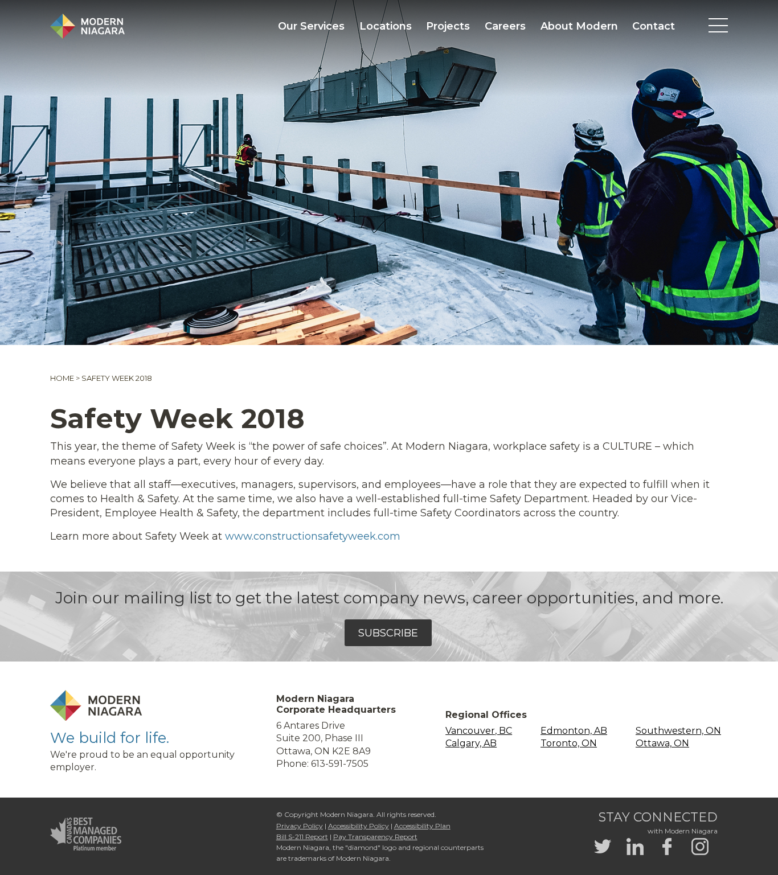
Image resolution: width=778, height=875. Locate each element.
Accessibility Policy (358, 825)
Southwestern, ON (678, 730)
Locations (385, 26)
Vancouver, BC (478, 730)
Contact (653, 26)
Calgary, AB (471, 743)
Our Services (311, 26)
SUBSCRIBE (388, 633)
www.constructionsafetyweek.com (312, 536)
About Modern (579, 26)
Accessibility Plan (422, 825)
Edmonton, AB (573, 730)
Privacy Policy (299, 825)
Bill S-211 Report (302, 836)
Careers (505, 26)
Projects (448, 26)
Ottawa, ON (662, 743)
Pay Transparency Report (375, 836)
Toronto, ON (568, 743)
